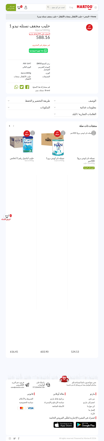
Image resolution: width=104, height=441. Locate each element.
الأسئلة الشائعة (58, 406)
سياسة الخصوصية (26, 402)
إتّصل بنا (92, 410)
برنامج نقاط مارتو (57, 399)
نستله (41, 90)
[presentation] (9, 125)
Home (93, 16)
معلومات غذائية (88, 107)
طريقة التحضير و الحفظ (37, 100)
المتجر (86, 16)
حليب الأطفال (77, 16)
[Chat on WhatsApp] (38, 50)
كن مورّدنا (91, 406)
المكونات (45, 107)
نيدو (37, 90)
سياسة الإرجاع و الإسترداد (54, 402)
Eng (71, 7)
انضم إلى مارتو (89, 402)
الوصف (92, 100)
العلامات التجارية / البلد (84, 114)
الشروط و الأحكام (26, 399)
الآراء (93, 414)
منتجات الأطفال (65, 16)
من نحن (92, 399)
